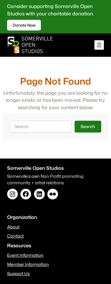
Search (88, 126)
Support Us (18, 273)
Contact (15, 236)
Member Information (28, 264)
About (13, 227)
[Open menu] (99, 45)
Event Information (25, 255)
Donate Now (24, 25)
